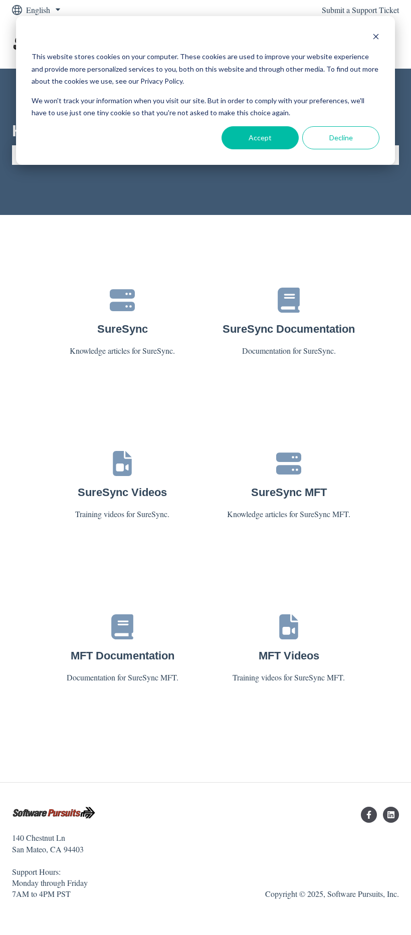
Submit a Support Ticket (360, 10)
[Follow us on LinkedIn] (391, 815)
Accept (260, 137)
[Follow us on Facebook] (369, 815)
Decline (341, 137)
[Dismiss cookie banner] (375, 38)
